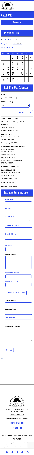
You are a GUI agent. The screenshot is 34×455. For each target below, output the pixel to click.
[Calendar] (7, 452)
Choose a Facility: (7, 102)
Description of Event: (12, 326)
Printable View (25, 112)
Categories (4, 44)
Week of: (4, 94)
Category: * (9, 208)
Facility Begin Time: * (12, 273)
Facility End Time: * (12, 281)
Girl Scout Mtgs (6, 134)
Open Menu (31, 6)
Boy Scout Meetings (8, 158)
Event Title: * (9, 199)
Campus (16, 22)
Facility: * (8, 245)
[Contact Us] (22, 452)
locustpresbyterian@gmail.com (17, 418)
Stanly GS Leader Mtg (8, 170)
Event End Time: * (11, 234)
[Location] (17, 452)
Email (21, 428)
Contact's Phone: (11, 309)
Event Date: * (9, 217)
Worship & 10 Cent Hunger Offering (13, 122)
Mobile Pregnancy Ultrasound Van (13, 147)
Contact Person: (10, 300)
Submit (9, 350)
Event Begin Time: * (12, 225)
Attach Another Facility (15, 293)
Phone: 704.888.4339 (17, 415)
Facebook (13, 428)
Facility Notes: (10, 254)
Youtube (17, 428)
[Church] (12, 452)
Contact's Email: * (11, 318)
